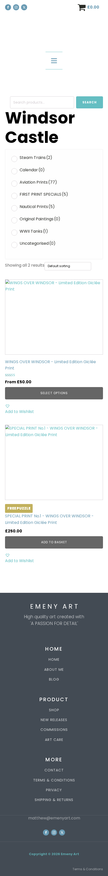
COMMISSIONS (54, 730)
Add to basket (54, 542)
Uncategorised (38, 243)
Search (89, 102)
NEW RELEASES (54, 720)
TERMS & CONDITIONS (54, 780)
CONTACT (54, 770)
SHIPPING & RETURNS (54, 800)
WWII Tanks (34, 231)
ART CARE (54, 740)
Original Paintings (40, 219)
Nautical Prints (37, 207)
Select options (54, 393)
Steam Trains (36, 157)
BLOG (54, 679)
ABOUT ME (54, 670)
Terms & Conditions (88, 869)
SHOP (54, 710)
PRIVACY (54, 790)
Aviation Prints (38, 182)
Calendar (32, 170)
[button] (54, 409)
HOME (54, 659)
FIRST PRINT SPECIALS (44, 194)
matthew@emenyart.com (54, 818)
